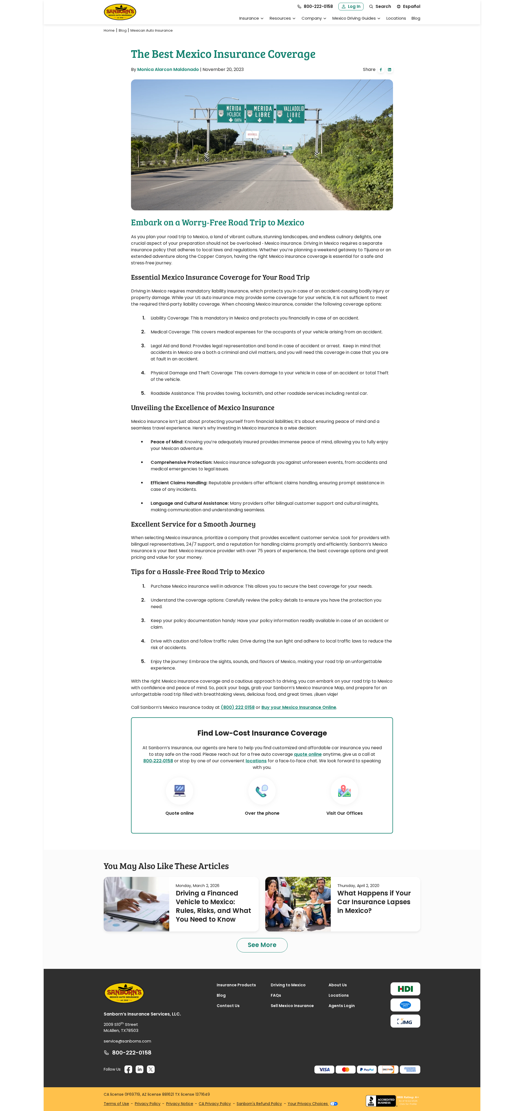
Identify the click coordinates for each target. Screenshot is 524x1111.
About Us (338, 985)
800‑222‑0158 (158, 761)
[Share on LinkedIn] (389, 69)
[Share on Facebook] (381, 69)
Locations (396, 18)
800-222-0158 (131, 1052)
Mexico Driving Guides (354, 18)
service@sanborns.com (127, 1041)
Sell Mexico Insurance (292, 1005)
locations (256, 761)
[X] (151, 1069)
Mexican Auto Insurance (151, 30)
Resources (280, 18)
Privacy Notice (179, 1103)
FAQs (276, 995)
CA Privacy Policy (215, 1103)
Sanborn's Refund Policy (259, 1103)
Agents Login (342, 1005)
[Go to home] (120, 12)
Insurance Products (236, 985)
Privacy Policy (147, 1103)
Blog (416, 18)
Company (312, 18)
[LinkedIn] (140, 1069)
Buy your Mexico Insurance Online (298, 707)
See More (262, 945)
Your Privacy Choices (308, 1103)
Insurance (249, 18)
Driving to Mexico (288, 985)
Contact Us (228, 1005)
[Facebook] (128, 1069)
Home (109, 30)
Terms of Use (116, 1103)
